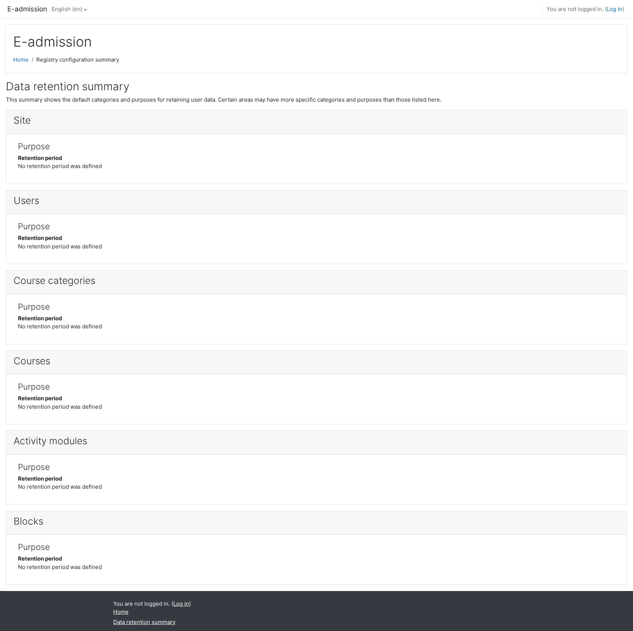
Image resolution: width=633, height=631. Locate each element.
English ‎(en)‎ (67, 9)
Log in (614, 9)
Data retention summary (144, 622)
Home (21, 59)
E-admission (27, 9)
